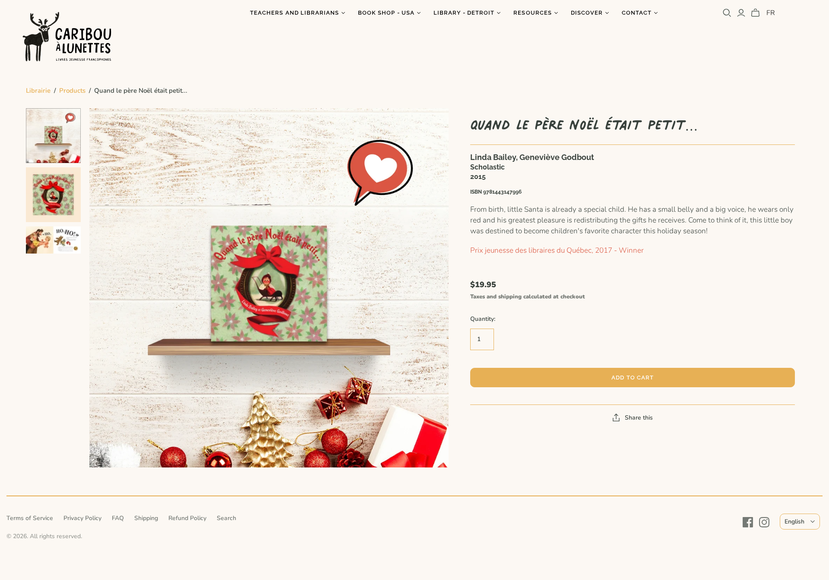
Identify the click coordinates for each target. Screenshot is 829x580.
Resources (532, 12)
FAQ (118, 518)
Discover (587, 12)
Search (226, 518)
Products (72, 90)
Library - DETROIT (464, 12)
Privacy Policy (82, 518)
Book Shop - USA (386, 12)
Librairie (38, 90)
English (794, 521)
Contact (637, 12)
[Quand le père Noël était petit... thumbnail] (53, 135)
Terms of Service (29, 518)
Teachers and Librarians (294, 12)
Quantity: (482, 319)
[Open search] (727, 13)
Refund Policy (187, 518)
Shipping (146, 518)
